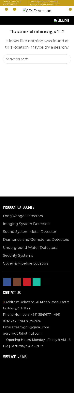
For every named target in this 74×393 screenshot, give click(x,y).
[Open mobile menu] (4, 20)
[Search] (61, 11)
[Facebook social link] (12, 20)
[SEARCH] (66, 59)
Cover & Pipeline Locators (25, 263)
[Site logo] (37, 10)
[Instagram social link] (17, 20)
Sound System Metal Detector (29, 232)
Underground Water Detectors (30, 247)
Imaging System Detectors (27, 224)
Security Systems (18, 255)
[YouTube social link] (22, 20)
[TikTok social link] (31, 20)
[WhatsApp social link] (26, 20)
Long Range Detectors (23, 216)
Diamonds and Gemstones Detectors (36, 239)
